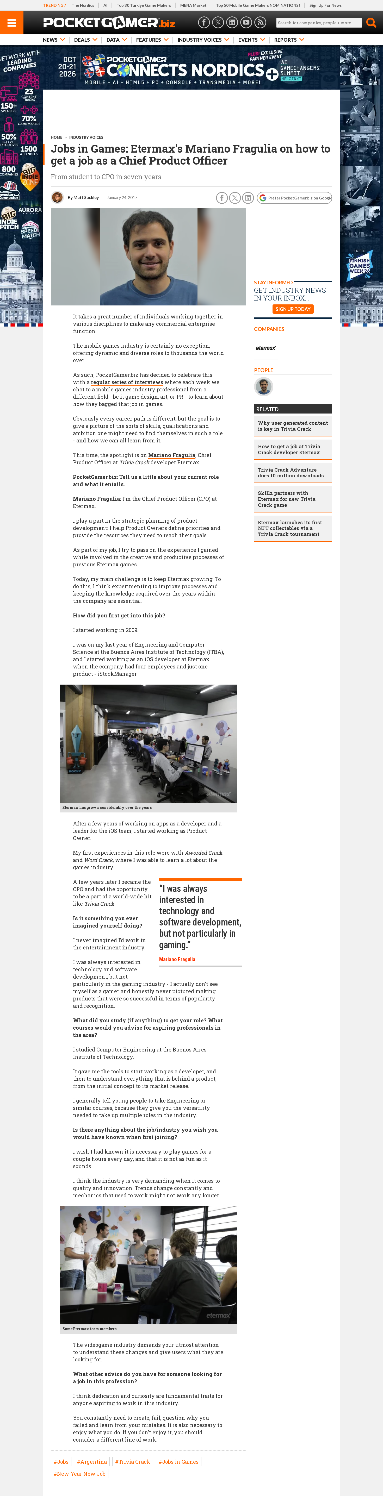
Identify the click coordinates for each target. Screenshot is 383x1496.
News (50, 40)
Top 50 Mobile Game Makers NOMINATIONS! (258, 5)
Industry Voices (200, 40)
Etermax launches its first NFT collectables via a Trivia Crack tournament (290, 528)
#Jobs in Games (179, 1461)
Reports (285, 40)
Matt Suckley (86, 197)
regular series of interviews (127, 382)
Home (56, 137)
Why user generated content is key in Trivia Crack (293, 426)
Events (248, 40)
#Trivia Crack (132, 1461)
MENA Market (193, 5)
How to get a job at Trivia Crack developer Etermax (289, 449)
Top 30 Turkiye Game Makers (144, 5)
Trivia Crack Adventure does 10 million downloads (291, 472)
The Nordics (83, 5)
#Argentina (92, 1461)
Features (148, 40)
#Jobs (61, 1461)
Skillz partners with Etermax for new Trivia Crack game (287, 499)
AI (105, 5)
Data (113, 40)
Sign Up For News (326, 5)
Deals (82, 40)
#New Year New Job (80, 1473)
